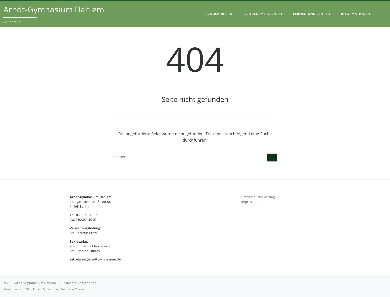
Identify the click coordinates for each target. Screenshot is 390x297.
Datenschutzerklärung (258, 197)
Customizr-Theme (72, 289)
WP (28, 289)
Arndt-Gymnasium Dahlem (35, 283)
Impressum (249, 202)
